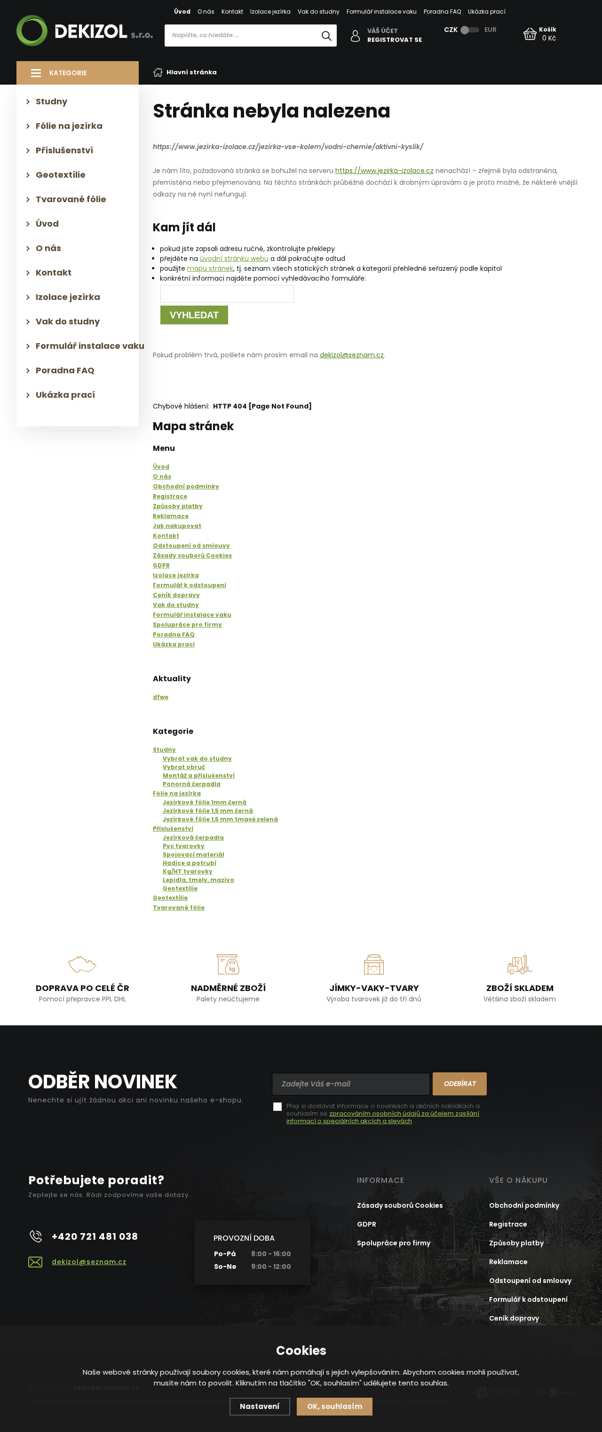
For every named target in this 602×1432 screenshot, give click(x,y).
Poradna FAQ (442, 12)
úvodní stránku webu (234, 258)
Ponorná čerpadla (192, 784)
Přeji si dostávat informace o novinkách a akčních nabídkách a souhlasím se (383, 1113)
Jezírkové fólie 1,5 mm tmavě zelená (220, 819)
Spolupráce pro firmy (393, 1243)
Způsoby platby (516, 1243)
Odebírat (460, 1083)
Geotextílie (180, 888)
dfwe (160, 697)
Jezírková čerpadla (193, 838)
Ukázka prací (487, 12)
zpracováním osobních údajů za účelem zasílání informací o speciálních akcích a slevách (382, 1117)
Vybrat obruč (184, 767)
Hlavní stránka (191, 72)
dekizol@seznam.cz (352, 355)
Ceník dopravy (514, 1318)
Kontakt (232, 12)
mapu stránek (210, 268)
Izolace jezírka (270, 12)
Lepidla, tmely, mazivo (198, 880)
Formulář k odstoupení (528, 1299)
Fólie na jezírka (177, 793)
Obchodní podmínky (524, 1205)
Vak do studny (319, 12)
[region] (251, 55)
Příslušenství (173, 829)
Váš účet (382, 31)
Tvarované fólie (179, 908)
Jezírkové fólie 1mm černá (204, 802)
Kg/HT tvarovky (188, 871)
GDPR (366, 1224)
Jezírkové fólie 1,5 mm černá (208, 811)
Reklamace (508, 1262)
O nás (206, 12)
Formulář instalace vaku (382, 12)
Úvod (182, 12)
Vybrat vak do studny (197, 759)
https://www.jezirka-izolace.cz (384, 170)
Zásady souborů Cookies (400, 1205)
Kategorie (68, 73)
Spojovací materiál (193, 854)
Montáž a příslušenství (199, 775)
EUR (490, 29)
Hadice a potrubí (189, 863)
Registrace (508, 1224)
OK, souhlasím (334, 1406)
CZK (451, 29)
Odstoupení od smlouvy (530, 1280)
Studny (164, 750)
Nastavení (260, 1406)
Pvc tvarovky (184, 846)
